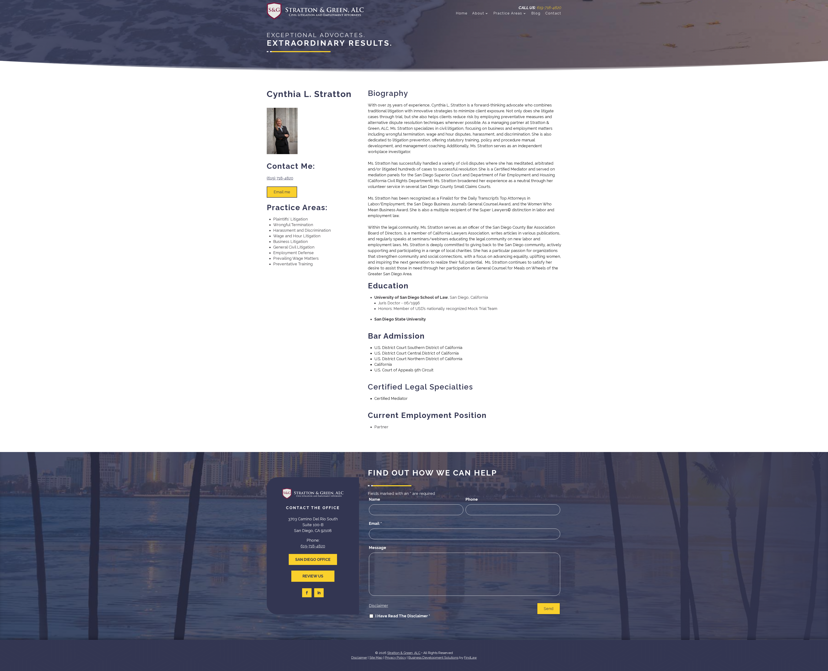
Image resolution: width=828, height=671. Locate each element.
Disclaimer (378, 605)
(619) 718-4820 (280, 178)
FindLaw (470, 658)
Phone (472, 499)
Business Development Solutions (433, 658)
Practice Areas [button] (507, 13)
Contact (553, 13)
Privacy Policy (395, 658)
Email (375, 523)
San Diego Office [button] (313, 559)
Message (377, 547)
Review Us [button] (313, 576)
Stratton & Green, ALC (403, 653)
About (478, 13)
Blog (536, 13)
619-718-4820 (549, 7)
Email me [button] (282, 192)
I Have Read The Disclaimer (402, 616)
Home (461, 13)
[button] (823, 639)
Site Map (376, 658)
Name (374, 499)
